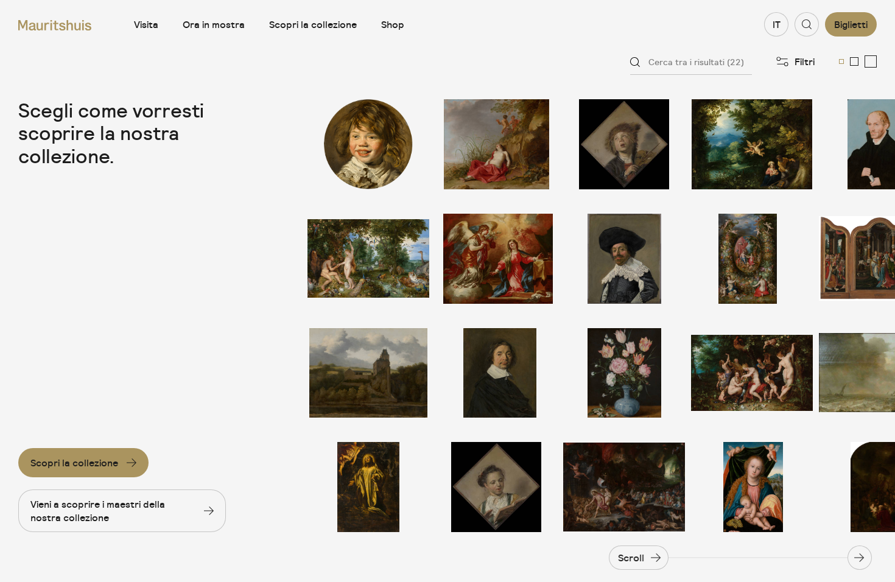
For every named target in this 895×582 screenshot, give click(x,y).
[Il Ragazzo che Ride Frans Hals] (368, 144)
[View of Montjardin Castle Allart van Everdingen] (368, 373)
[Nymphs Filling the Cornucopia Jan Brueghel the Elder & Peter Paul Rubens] (752, 373)
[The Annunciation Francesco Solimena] (496, 259)
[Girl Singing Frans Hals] (496, 487)
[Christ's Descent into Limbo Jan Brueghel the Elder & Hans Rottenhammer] (624, 487)
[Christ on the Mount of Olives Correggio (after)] (368, 487)
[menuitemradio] (841, 61)
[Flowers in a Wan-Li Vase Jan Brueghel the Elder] (624, 373)
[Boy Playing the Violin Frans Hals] (624, 144)
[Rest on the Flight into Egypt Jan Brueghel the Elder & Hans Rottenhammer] (752, 144)
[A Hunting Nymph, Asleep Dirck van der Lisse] (496, 144)
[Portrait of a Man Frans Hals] (496, 373)
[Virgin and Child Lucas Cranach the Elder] (752, 487)
